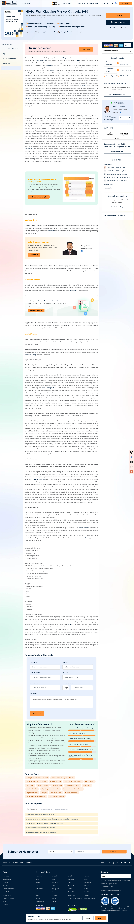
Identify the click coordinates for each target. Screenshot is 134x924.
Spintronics (86, 785)
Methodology (7, 879)
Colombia (71, 879)
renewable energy (30, 354)
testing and (73, 290)
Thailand (38, 898)
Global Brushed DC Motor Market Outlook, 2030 (40, 828)
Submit (35, 714)
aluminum (28, 98)
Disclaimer (6, 862)
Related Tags (6, 63)
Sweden (54, 895)
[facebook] (109, 863)
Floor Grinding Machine (56, 796)
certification (28, 148)
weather (51, 231)
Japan (53, 885)
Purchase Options (110, 50)
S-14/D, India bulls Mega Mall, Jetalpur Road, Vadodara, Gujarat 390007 (116, 882)
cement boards (33, 271)
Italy (37, 885)
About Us (6, 876)
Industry (27, 3)
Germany (55, 882)
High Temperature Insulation (50, 789)
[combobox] (127, 45)
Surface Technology (71, 793)
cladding (63, 58)
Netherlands (39, 889)
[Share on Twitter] (122, 27)
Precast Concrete (55, 781)
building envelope (40, 60)
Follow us (103, 863)
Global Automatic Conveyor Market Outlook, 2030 (41, 832)
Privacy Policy (18, 862)
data (69, 624)
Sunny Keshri (65, 32)
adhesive (52, 70)
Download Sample (40, 197)
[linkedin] (121, 863)
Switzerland (71, 895)
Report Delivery (108, 188)
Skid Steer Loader (56, 793)
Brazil (70, 876)
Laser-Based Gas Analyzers (73, 781)
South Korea (88, 892)
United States (40, 901)
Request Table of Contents (10, 49)
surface (76, 60)
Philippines (55, 889)
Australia (54, 876)
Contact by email (111, 76)
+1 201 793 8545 (125, 70)
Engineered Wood (32, 793)
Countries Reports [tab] (61, 809)
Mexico (86, 885)
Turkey (54, 898)
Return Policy (7, 895)
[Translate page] (116, 3)
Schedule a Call (50, 32)
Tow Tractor (30, 785)
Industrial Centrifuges (72, 785)
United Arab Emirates (74, 898)
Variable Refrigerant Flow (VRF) (36, 796)
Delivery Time (108, 164)
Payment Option (109, 184)
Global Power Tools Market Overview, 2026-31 (40, 814)
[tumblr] (129, 863)
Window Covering (32, 789)
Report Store (125, 3)
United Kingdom (89, 898)
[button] (111, 3)
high (65, 68)
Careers (5, 882)
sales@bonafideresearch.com (111, 890)
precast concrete (84, 528)
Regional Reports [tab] (46, 809)
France (38, 882)
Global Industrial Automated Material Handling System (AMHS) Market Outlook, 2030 (52, 819)
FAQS (4, 901)
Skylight (44, 793)
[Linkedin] (81, 251)
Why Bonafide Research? (9, 58)
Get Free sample (119, 22)
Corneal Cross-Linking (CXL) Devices (62, 778)
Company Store (67, 3)
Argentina (39, 876)
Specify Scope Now (36, 310)
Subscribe (113, 852)
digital (84, 85)
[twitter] (113, 862)
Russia (38, 892)
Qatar (86, 889)
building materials (39, 479)
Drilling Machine (43, 785)
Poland (70, 889)
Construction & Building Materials (72, 27)
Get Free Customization (117, 94)
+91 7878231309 (124, 63)
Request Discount (117, 151)
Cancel (88, 918)
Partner (5, 885)
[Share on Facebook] (118, 27)
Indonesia (87, 882)
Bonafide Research (35, 23)
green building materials (49, 388)
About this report (7, 44)
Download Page (34, 32)
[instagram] (117, 863)
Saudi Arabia (56, 892)
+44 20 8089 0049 (110, 70)
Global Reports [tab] (31, 809)
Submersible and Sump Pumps (72, 789)
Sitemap (29, 862)
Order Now (86, 49)
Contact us (6, 904)
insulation (50, 65)
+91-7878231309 (108, 887)
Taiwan (86, 895)
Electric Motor (89, 781)
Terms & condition (8, 898)
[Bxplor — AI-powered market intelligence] (56, 3)
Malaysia (71, 885)
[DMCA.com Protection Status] (82, 909)
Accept (100, 918)
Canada (86, 876)
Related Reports (7, 68)
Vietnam (54, 901)
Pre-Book (119, 16)
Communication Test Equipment (36, 781)
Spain (37, 895)
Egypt (86, 879)
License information (9, 889)
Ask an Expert (34, 254)
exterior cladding (84, 538)
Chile (37, 879)
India (69, 882)
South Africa (72, 892)
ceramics (56, 68)
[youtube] (125, 863)
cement (49, 68)
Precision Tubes (57, 785)
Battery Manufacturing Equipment (37, 778)
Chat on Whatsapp (109, 63)
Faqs (3, 54)
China (53, 879)
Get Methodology (117, 207)
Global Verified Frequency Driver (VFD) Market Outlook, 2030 (44, 823)
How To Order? (7, 892)
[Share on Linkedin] (126, 27)
